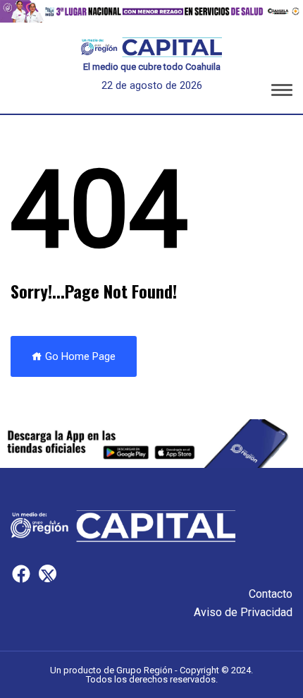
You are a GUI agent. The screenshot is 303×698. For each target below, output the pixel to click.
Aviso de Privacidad (243, 612)
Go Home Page (79, 356)
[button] (281, 92)
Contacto (270, 594)
